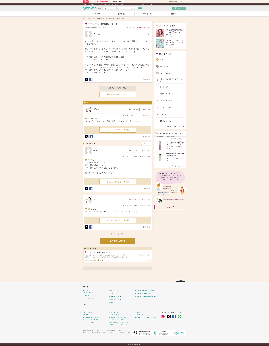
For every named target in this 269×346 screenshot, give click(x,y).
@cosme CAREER (145, 296)
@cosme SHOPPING (144, 290)
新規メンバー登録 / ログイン (117, 95)
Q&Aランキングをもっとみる (174, 126)
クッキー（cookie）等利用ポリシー (93, 320)
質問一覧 (121, 14)
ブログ (104, 4)
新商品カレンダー (115, 299)
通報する (147, 79)
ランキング (91, 4)
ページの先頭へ (180, 281)
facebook (174, 316)
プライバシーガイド (88, 322)
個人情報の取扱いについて (90, 317)
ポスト (86, 228)
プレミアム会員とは (88, 312)
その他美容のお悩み (91, 27)
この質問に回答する (117, 241)
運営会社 (137, 312)
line (179, 316)
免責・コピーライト (115, 312)
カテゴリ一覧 (140, 4)
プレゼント (113, 293)
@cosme (90, 291)
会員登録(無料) (173, 1)
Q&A (109, 4)
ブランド (98, 4)
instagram (163, 316)
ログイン (182, 1)
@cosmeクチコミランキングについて (146, 317)
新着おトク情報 (117, 1)
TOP (85, 4)
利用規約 (85, 315)
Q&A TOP (96, 14)
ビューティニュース (115, 296)
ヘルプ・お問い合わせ (115, 315)
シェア (90, 228)
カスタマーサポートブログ (116, 320)
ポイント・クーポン (89, 298)
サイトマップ (139, 315)
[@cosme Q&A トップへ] (92, 9)
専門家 (173, 14)
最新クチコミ (113, 302)
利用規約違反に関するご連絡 (117, 317)
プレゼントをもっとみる (176, 166)
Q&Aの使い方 (170, 207)
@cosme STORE (143, 293)
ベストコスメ (148, 4)
